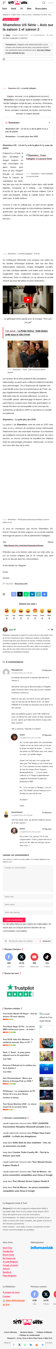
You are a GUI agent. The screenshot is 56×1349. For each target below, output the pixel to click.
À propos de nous (11, 1292)
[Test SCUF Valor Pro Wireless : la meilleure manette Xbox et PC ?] (46, 1043)
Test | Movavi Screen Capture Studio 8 (31, 1181)
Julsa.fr (6, 1268)
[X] (22, 960)
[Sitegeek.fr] (18, 3)
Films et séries (10, 19)
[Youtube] (34, 960)
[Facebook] (9, 960)
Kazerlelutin (17, 812)
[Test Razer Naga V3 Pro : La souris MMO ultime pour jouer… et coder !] (46, 1030)
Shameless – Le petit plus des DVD (21, 136)
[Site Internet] (49, 630)
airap (5, 1142)
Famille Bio (8, 1251)
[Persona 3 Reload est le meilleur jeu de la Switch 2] (46, 1069)
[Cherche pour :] (23, 941)
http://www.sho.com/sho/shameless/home (23, 545)
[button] (5, 3)
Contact (6, 1296)
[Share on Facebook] (14, 1345)
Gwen (8, 35)
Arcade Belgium (10, 1262)
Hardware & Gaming (10, 1098)
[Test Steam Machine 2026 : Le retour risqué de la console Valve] (46, 1108)
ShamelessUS (21, 584)
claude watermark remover (15, 1123)
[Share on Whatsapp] (25, 1345)
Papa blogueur (10, 1275)
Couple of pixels (10, 1265)
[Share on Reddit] (36, 1345)
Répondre (48, 670)
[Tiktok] (47, 960)
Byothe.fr (7, 1272)
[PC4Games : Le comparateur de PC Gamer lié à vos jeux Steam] (46, 1095)
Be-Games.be (9, 1258)
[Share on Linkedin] (31, 1345)
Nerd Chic (7, 1248)
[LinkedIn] (52, 630)
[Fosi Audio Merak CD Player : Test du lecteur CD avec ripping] (46, 1017)
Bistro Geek (8, 1255)
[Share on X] (19, 1345)
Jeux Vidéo (7, 1059)
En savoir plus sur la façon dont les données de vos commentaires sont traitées (27, 927)
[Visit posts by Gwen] (5, 629)
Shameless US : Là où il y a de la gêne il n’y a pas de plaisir (26, 130)
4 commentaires (38, 35)
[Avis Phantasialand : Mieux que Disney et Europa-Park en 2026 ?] (46, 1082)
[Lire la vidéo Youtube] (28, 300)
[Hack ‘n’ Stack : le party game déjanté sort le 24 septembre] (46, 1056)
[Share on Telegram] (42, 1345)
